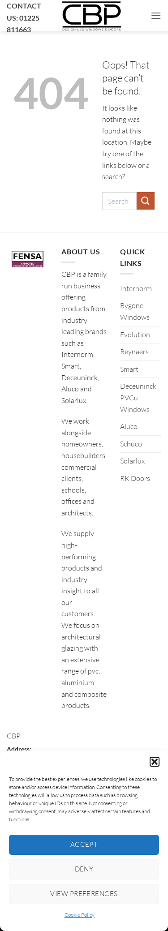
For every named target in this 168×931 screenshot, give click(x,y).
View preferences (83, 893)
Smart (129, 369)
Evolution (135, 334)
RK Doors (135, 478)
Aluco (129, 426)
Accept (84, 844)
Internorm (136, 288)
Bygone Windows (135, 311)
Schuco (131, 443)
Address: (19, 749)
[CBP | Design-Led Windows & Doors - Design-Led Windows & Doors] (91, 15)
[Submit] (146, 201)
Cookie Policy (80, 914)
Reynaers (134, 351)
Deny (84, 869)
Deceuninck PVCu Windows (138, 397)
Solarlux (132, 460)
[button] (154, 761)
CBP (14, 735)
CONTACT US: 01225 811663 (24, 17)
